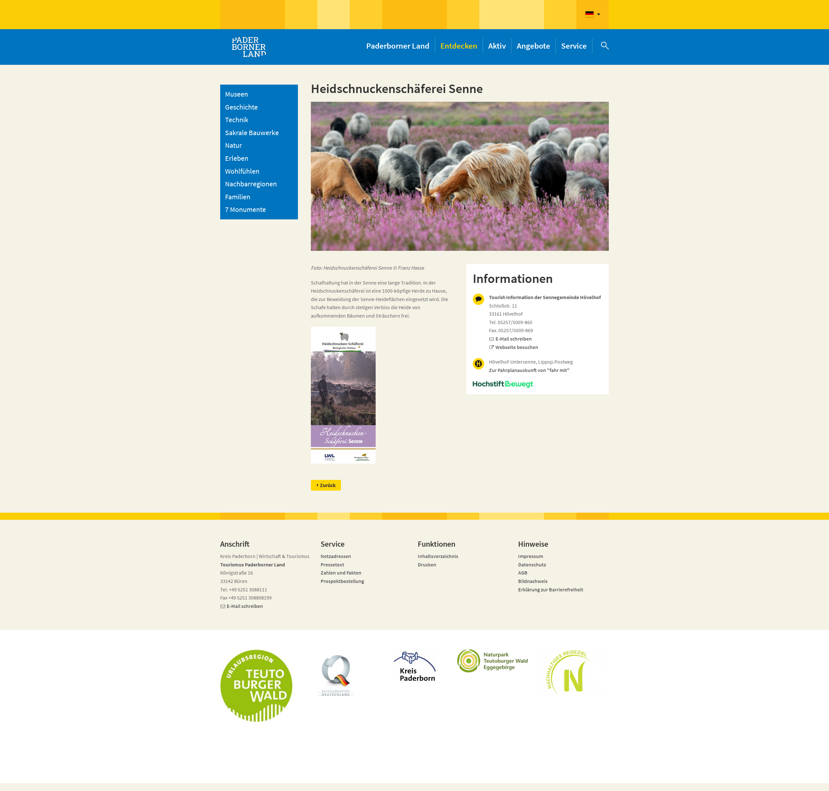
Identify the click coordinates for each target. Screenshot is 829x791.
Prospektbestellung (342, 581)
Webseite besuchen (516, 347)
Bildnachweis (533, 581)
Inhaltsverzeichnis (438, 556)
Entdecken (458, 46)
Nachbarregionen (251, 183)
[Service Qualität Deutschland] (335, 675)
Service (574, 46)
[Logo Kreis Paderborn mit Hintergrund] (414, 665)
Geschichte (241, 106)
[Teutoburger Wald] (256, 685)
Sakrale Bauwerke (252, 132)
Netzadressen (336, 556)
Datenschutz (532, 564)
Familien (237, 196)
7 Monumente (245, 209)
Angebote (533, 46)
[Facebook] (552, 782)
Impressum (530, 556)
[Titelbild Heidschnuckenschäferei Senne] (343, 395)
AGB (523, 572)
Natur (233, 145)
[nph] (537, 384)
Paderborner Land (397, 46)
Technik (236, 119)
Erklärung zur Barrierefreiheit (550, 589)
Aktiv (497, 46)
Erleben (236, 158)
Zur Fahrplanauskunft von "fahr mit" (529, 370)
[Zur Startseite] (248, 47)
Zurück (328, 485)
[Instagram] (563, 782)
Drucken (427, 564)
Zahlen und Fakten (341, 572)
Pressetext (332, 564)
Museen (236, 94)
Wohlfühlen (242, 171)
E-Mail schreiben (513, 338)
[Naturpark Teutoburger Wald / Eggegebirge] (493, 660)
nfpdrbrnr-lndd (368, 779)
